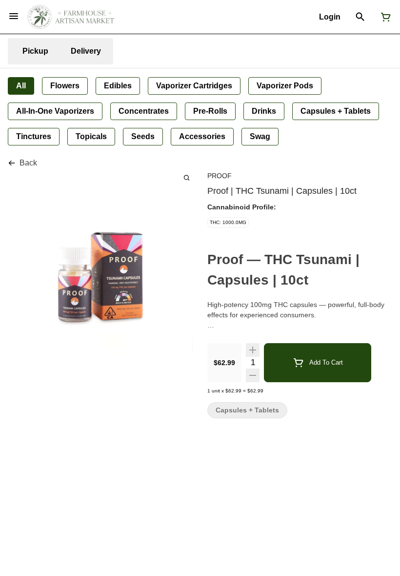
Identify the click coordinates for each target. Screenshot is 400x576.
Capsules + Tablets (247, 410)
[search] (186, 177)
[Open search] (360, 17)
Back (28, 163)
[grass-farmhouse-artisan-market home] (70, 17)
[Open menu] (14, 16)
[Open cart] (384, 17)
